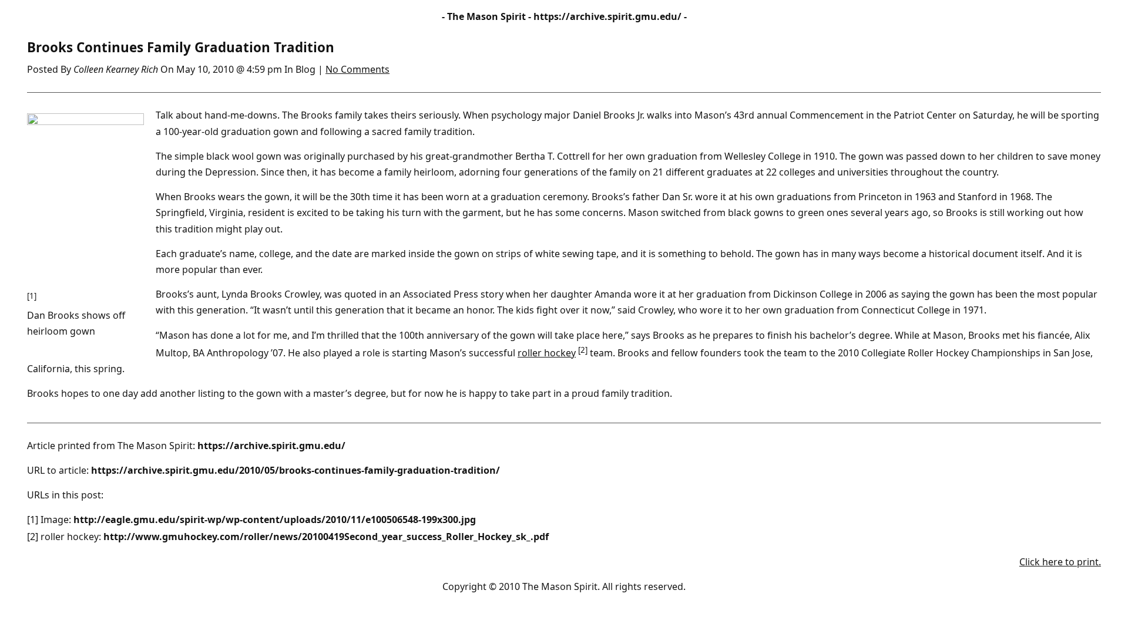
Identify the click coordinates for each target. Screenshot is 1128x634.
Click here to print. (1060, 561)
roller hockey (547, 352)
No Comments (357, 69)
